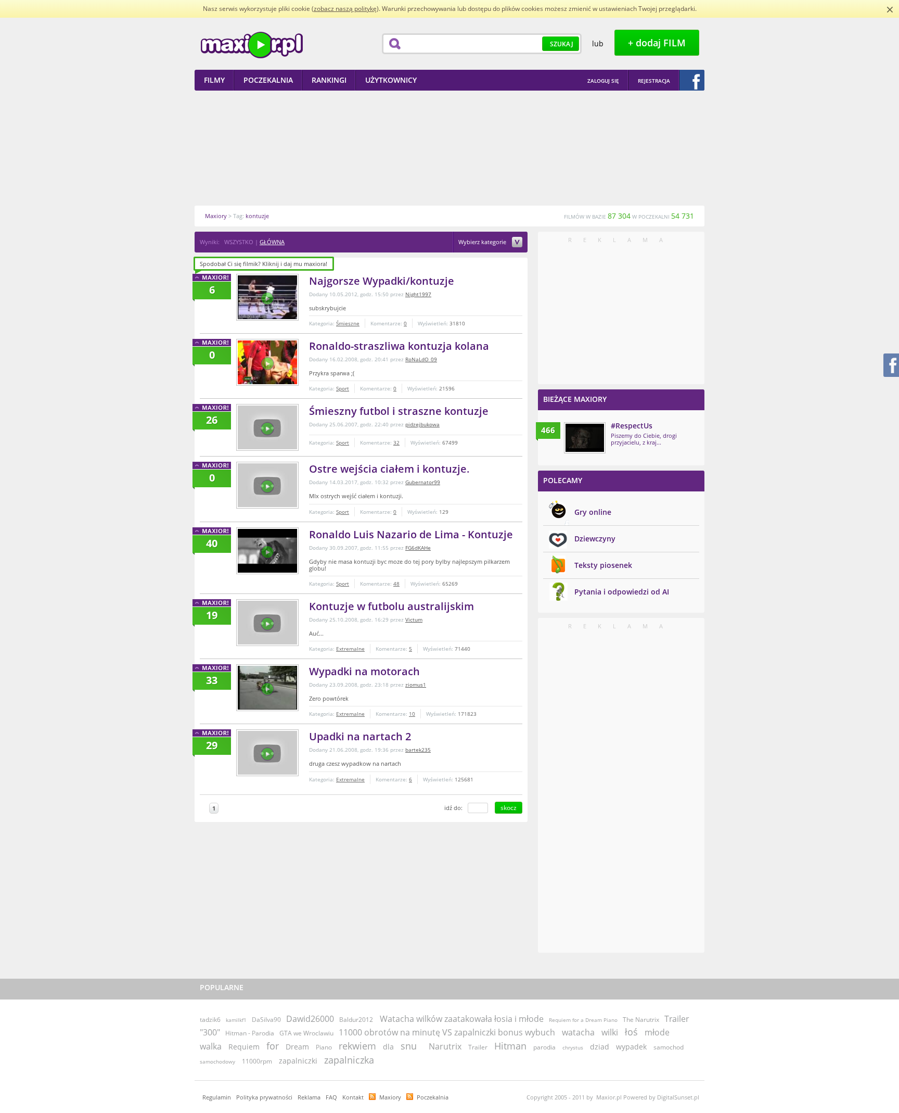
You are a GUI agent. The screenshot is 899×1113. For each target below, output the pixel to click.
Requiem (244, 1047)
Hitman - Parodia (249, 1033)
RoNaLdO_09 (421, 359)
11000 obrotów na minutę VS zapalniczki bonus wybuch (447, 1032)
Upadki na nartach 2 (360, 736)
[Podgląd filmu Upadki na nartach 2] (267, 752)
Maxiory (390, 1097)
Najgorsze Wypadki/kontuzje (381, 281)
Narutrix (445, 1046)
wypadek (631, 1047)
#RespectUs (631, 426)
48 (396, 583)
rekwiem (357, 1046)
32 (396, 442)
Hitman (510, 1046)
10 (412, 713)
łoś (631, 1032)
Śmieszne (347, 323)
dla (388, 1047)
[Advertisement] (449, 148)
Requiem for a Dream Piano (583, 1019)
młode (657, 1032)
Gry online (592, 512)
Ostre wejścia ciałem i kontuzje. (389, 469)
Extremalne (350, 648)
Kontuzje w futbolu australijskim (391, 606)
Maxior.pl (252, 45)
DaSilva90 (266, 1019)
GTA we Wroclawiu (306, 1033)
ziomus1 (415, 684)
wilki (609, 1032)
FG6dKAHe (418, 547)
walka (211, 1046)
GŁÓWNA (272, 242)
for (272, 1046)
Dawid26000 (310, 1019)
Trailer (477, 1047)
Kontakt (353, 1097)
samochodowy (217, 1061)
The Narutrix (641, 1019)
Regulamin (216, 1097)
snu (409, 1046)
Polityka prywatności (264, 1097)
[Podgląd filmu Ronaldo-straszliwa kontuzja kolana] (267, 362)
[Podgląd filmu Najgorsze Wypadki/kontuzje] (267, 297)
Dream (297, 1047)
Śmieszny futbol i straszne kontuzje (399, 411)
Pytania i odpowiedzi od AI (621, 592)
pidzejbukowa (422, 424)
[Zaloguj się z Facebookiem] (691, 80)
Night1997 (418, 294)
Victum (413, 619)
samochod (668, 1047)
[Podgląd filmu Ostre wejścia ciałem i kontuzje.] (267, 485)
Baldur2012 (356, 1019)
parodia (544, 1047)
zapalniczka (349, 1060)
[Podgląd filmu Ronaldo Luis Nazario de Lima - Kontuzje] (267, 550)
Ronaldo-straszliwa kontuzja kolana (399, 346)
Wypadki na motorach (364, 671)
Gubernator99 (422, 482)
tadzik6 (210, 1019)
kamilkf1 (236, 1019)
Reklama (309, 1097)
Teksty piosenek (603, 565)
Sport (342, 388)
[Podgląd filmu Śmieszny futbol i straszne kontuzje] (267, 427)
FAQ (331, 1097)
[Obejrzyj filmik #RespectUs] (585, 437)
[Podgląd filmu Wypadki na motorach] (267, 687)
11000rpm (257, 1061)
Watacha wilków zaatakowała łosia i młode (462, 1019)
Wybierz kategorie (483, 242)
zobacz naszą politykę (345, 8)
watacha (578, 1032)
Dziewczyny (594, 538)
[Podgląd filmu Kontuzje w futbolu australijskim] (267, 622)
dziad (599, 1047)
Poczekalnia (432, 1097)
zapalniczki (298, 1061)
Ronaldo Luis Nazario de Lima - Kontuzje (411, 534)
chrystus (572, 1047)
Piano (324, 1047)
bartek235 (418, 749)
